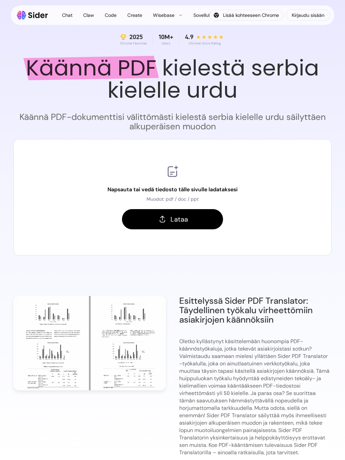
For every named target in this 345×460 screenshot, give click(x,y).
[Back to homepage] (33, 15)
